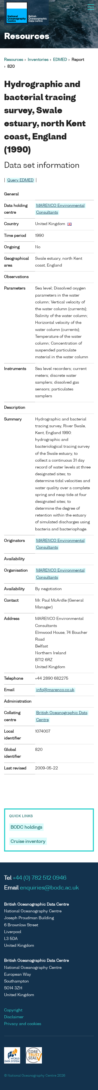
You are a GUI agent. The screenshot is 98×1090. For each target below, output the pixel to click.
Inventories (38, 60)
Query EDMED (20, 180)
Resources (13, 60)
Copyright (13, 1010)
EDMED (60, 60)
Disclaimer (14, 1017)
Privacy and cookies (22, 1024)
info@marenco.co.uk (55, 690)
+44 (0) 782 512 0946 (39, 878)
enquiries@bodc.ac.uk (49, 888)
